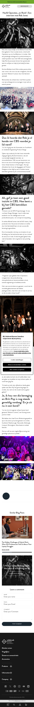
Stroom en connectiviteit (10, 655)
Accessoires (6, 659)
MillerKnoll (17, 701)
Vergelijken (5, 651)
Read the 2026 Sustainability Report (17, 2)
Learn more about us (16, 573)
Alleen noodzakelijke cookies (17, 365)
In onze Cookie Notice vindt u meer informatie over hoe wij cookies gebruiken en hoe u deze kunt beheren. (17, 353)
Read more (5, 550)
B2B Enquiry (25, 6)
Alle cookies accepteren (17, 370)
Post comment (17, 624)
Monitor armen (7, 648)
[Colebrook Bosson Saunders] (6, 6)
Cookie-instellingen (17, 360)
